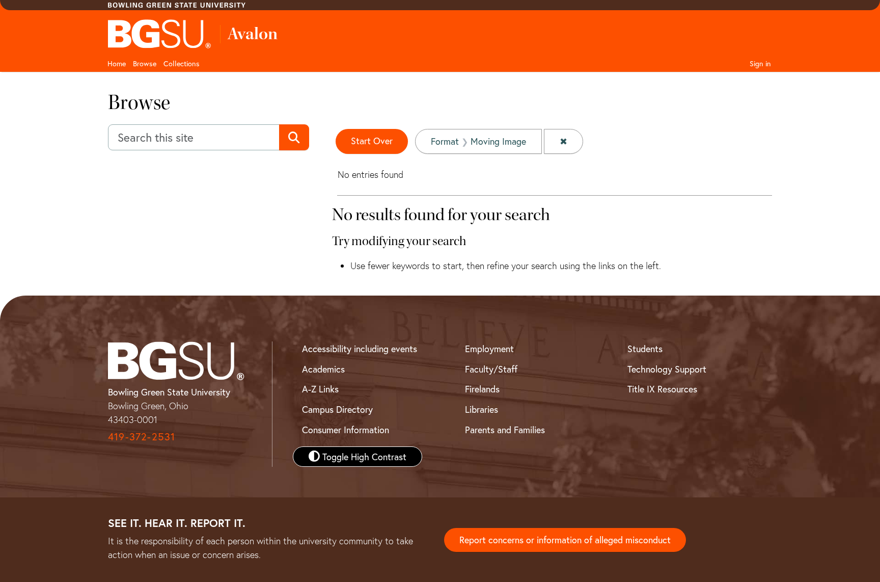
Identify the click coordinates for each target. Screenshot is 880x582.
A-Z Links (320, 389)
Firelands (482, 389)
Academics (323, 369)
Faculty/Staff (491, 369)
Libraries (481, 409)
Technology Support (666, 369)
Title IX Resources (662, 389)
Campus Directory (337, 409)
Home (116, 63)
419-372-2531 (141, 436)
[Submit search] (294, 137)
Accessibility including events (359, 348)
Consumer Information (345, 430)
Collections (181, 63)
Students (645, 348)
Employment (489, 348)
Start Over (372, 141)
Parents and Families (505, 430)
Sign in (760, 63)
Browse (144, 63)
